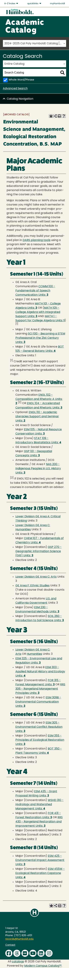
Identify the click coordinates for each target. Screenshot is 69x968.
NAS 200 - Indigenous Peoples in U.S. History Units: (38, 468)
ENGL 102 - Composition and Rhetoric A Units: (38, 399)
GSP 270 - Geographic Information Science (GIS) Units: (38, 551)
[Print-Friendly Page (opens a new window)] (59, 116)
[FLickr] (24, 953)
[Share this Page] (55, 116)
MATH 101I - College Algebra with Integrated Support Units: (37, 312)
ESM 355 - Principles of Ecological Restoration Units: (39, 740)
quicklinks (33, 3)
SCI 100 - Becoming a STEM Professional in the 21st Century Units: (40, 338)
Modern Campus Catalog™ (43, 965)
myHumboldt (57, 3)
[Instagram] (49, 953)
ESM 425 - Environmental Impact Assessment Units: (39, 860)
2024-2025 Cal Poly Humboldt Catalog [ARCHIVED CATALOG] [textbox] (35, 43)
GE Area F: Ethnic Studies (32, 585)
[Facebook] (8, 953)
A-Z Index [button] (10, 3)
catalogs (18, 961)
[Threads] (16, 953)
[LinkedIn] (41, 953)
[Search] (62, 72)
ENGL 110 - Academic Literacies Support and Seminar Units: (37, 416)
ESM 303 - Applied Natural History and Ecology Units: (40, 671)
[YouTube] (32, 953)
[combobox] (34, 43)
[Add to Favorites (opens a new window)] (51, 116)
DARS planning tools (36, 240)
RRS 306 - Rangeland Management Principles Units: (40, 688)
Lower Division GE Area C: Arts (36, 576)
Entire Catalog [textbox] (14, 64)
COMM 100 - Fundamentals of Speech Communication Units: (35, 290)
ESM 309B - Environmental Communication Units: (38, 701)
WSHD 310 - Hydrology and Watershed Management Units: (39, 804)
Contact (10, 945)
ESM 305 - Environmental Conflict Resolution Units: (38, 727)
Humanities (34, 654)
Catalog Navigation (20, 99)
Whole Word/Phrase (21, 80)
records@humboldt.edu (19, 939)
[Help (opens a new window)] (64, 116)
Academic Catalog (24, 26)
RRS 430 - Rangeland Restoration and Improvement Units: (39, 821)
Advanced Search (15, 88)
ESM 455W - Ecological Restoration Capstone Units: (40, 873)
